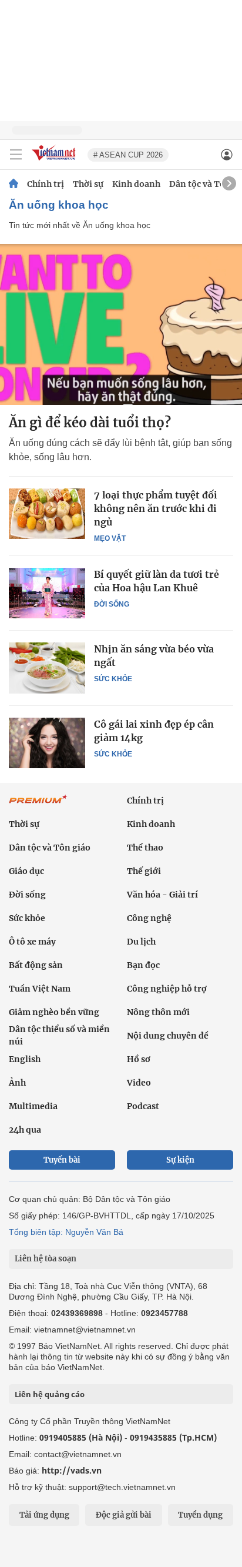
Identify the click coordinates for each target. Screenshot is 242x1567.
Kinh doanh (136, 184)
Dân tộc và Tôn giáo (49, 847)
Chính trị (45, 184)
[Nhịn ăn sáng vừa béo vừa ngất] (47, 667)
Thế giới (144, 871)
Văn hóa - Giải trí (162, 894)
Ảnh (17, 1082)
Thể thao (145, 847)
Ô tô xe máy (32, 941)
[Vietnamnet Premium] (38, 805)
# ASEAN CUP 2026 (128, 154)
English (25, 1059)
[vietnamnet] (55, 161)
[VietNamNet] (13, 184)
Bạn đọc (143, 965)
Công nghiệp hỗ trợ (167, 988)
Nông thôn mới (158, 1012)
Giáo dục (26, 871)
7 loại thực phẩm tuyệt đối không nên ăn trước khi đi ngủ (155, 508)
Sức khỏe (113, 679)
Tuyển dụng (200, 1515)
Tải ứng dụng (44, 1515)
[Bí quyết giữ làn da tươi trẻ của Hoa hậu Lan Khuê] (47, 593)
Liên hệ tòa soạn (45, 1259)
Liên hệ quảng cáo (50, 1394)
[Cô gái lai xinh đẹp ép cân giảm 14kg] (47, 743)
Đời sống (111, 604)
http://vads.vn (72, 1470)
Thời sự (88, 184)
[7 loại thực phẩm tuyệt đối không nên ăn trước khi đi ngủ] (47, 513)
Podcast (143, 1106)
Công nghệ (149, 918)
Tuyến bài (61, 1160)
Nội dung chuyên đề (168, 1035)
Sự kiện (180, 1160)
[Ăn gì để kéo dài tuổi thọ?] (121, 324)
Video (139, 1082)
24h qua (25, 1129)
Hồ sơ (138, 1059)
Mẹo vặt (110, 538)
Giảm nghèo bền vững (54, 1012)
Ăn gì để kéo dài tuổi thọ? (90, 422)
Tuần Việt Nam (39, 988)
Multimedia (33, 1106)
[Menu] (16, 155)
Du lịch (141, 941)
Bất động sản (36, 965)
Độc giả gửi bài (124, 1515)
